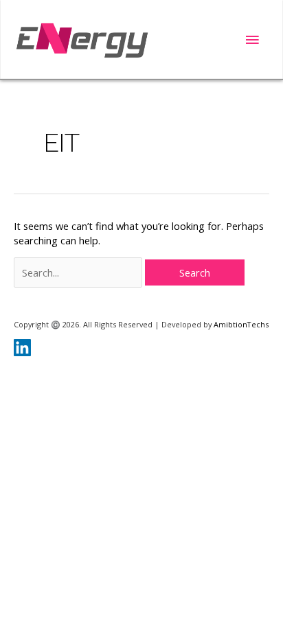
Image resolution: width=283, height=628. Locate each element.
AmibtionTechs (241, 324)
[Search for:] (79, 272)
